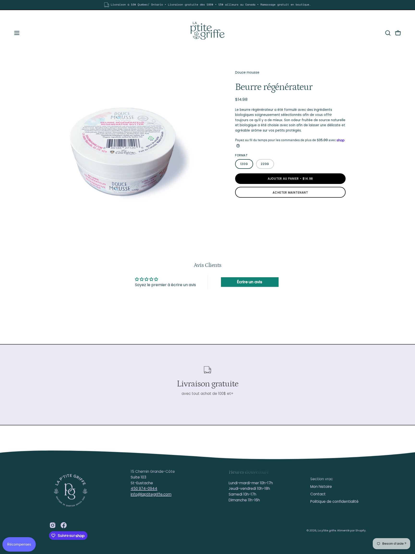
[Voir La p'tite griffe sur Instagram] (52, 525)
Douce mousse (247, 72)
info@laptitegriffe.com (151, 494)
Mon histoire (321, 486)
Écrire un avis (249, 282)
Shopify (360, 530)
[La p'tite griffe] (207, 33)
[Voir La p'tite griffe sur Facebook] (63, 525)
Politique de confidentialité (334, 501)
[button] (388, 33)
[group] (207, 5)
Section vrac (321, 479)
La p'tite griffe (327, 530)
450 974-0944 (144, 488)
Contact (318, 494)
